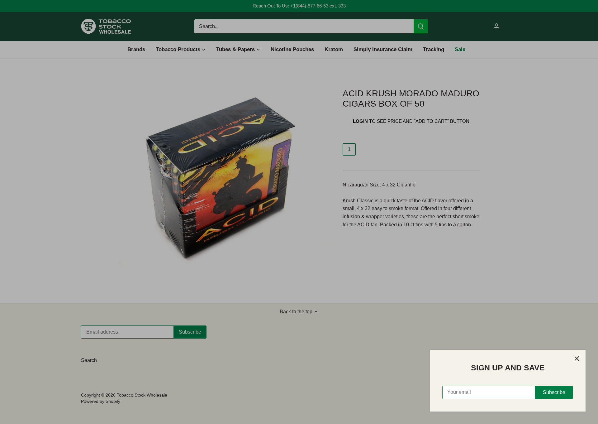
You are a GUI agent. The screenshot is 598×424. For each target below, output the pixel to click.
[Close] (577, 358)
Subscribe (554, 392)
